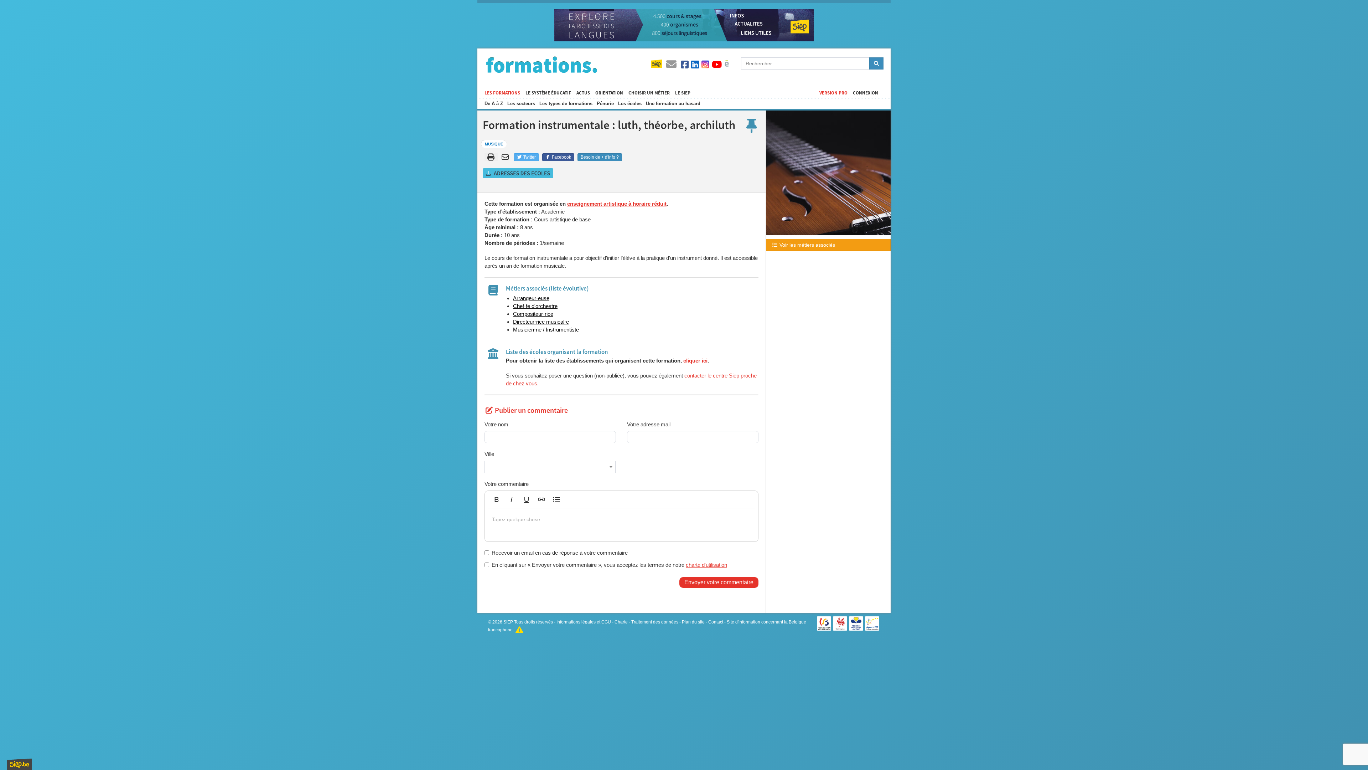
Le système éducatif (548, 93)
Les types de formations (565, 103)
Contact (715, 622)
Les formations (502, 93)
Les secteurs (521, 103)
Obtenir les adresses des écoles (518, 173)
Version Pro (833, 93)
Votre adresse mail (648, 424)
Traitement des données (654, 622)
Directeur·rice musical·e (541, 322)
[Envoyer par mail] (506, 157)
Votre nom (496, 424)
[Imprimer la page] (491, 157)
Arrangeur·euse (531, 298)
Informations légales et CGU (583, 622)
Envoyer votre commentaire (718, 582)
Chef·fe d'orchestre (535, 306)
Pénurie (605, 103)
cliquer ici (695, 361)
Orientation (609, 93)
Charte (621, 622)
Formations (541, 64)
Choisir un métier (649, 93)
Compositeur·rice (533, 314)
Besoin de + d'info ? (600, 157)
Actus (583, 93)
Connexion (865, 93)
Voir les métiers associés (806, 245)
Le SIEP (682, 93)
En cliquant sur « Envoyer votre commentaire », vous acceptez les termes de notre (609, 565)
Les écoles (630, 103)
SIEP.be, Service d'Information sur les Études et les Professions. (19, 764)
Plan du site (693, 622)
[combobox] (550, 467)
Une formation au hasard (673, 103)
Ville (489, 454)
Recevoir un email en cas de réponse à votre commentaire (560, 553)
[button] (496, 499)
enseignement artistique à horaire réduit (617, 204)
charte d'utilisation (706, 565)
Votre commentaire (506, 484)
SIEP (508, 622)
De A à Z (493, 103)
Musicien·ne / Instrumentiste (546, 330)
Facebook (561, 157)
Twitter (529, 157)
